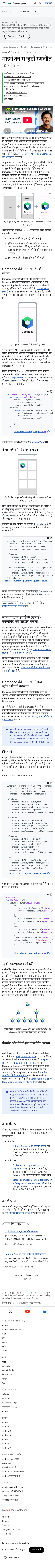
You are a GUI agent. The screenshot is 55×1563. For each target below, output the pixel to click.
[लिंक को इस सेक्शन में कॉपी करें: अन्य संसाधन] (21, 1124)
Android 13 (6, 1439)
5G (3, 1383)
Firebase (5, 1525)
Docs (50, 47)
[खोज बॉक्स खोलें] (35, 3)
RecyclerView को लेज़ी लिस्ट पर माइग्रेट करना (25, 1254)
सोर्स (3, 1338)
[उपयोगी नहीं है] (35, 52)
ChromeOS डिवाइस (9, 1403)
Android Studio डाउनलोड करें (13, 1472)
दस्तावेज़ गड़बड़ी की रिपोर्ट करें (12, 1491)
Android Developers (10, 47)
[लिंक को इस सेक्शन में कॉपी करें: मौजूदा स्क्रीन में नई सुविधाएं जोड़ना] (41, 449)
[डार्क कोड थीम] (48, 391)
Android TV (7, 1411)
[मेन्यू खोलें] (4, 3)
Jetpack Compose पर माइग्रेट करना (29, 1146)
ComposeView (37, 442)
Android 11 (6, 1448)
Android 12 (6, 1443)
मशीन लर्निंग (6, 1366)
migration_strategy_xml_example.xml (27, 873)
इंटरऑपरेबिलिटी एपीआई (13, 606)
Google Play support (10, 1495)
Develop (7, 11)
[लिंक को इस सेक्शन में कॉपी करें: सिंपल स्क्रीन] (17, 752)
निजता (4, 1379)
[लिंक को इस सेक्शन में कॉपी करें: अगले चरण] (18, 1201)
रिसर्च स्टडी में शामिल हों (10, 1500)
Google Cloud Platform (12, 1529)
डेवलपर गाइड (6, 1463)
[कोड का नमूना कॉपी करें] (51, 391)
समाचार (4, 1342)
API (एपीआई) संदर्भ (9, 1467)
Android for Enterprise (11, 1329)
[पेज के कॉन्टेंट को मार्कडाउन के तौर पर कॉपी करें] (13, 65)
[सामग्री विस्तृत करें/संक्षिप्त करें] (33, 73)
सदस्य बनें (36, 1549)
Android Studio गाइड (10, 1459)
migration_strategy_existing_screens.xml (26, 580)
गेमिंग (4, 1362)
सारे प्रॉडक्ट (6, 1534)
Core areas (23, 11)
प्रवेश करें (48, 3)
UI (35, 11)
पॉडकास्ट (5, 1351)
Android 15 (6, 1431)
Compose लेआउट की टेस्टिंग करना (28, 742)
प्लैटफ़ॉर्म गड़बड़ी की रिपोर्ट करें (12, 1487)
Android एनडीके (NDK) (11, 1476)
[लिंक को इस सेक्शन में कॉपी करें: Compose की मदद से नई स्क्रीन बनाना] (12, 273)
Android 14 (6, 1435)
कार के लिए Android (9, 1407)
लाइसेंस (13, 1543)
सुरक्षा (4, 1334)
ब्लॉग (4, 1346)
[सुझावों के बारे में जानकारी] (28, 1223)
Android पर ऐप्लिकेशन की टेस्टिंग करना (32, 739)
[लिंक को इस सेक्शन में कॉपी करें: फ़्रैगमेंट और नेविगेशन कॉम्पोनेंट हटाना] (4, 1047)
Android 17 (6, 1422)
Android (5, 1325)
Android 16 (6, 1426)
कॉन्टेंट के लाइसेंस (36, 1293)
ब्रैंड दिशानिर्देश (24, 1543)
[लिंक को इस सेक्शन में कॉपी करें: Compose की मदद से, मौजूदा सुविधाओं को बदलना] (31, 686)
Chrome (5, 1521)
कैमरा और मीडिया (8, 1374)
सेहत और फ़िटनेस (8, 1370)
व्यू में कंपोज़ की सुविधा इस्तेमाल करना (21, 1231)
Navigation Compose (26, 1056)
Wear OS (6, 1398)
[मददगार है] (31, 52)
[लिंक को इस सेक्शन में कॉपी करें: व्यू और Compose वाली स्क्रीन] (37, 964)
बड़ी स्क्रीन (5, 1394)
